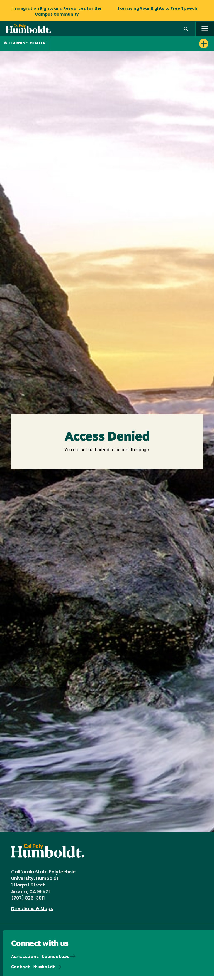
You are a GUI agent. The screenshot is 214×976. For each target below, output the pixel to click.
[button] (186, 29)
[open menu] (204, 29)
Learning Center (27, 43)
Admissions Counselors (40, 956)
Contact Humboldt (33, 966)
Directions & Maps (32, 909)
